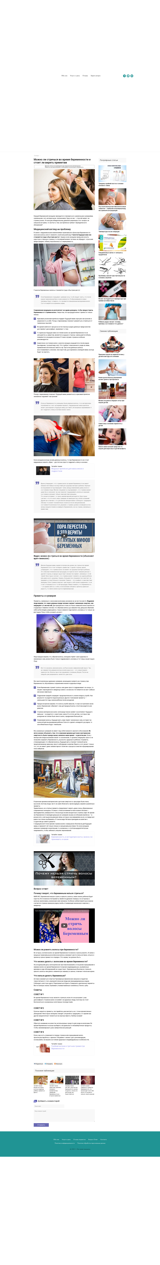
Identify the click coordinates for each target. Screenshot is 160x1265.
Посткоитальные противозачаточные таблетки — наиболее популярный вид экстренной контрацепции (112, 208)
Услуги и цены (75, 76)
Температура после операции (109, 231)
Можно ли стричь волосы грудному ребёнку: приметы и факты (39, 1090)
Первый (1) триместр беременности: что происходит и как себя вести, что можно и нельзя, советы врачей (87, 1091)
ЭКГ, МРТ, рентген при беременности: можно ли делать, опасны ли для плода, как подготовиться (71, 1091)
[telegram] (124, 75)
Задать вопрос (96, 76)
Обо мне (64, 76)
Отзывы (85, 76)
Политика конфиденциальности (65, 1143)
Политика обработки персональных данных (91, 1143)
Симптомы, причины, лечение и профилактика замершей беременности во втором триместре (55, 1091)
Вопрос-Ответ (93, 1139)
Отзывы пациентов (79, 1139)
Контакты (103, 1139)
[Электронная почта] (131, 75)
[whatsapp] (128, 75)
